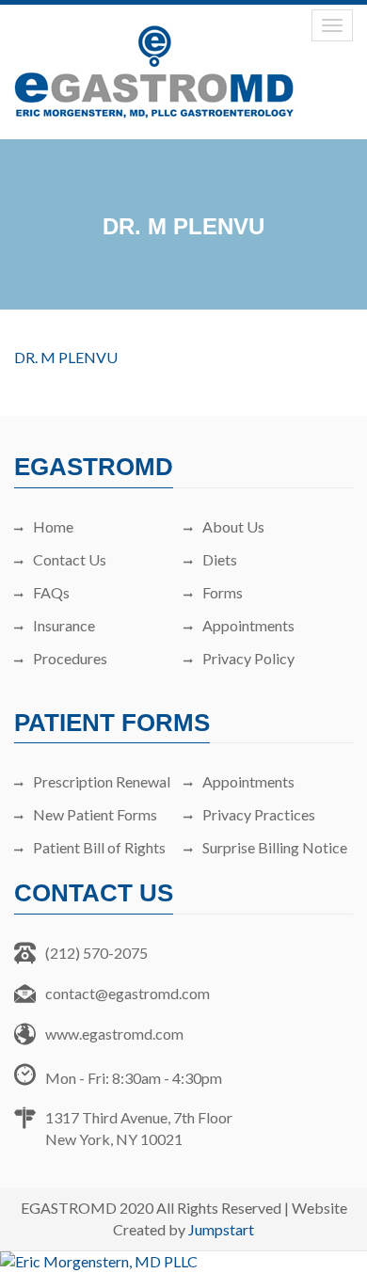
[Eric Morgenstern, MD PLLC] (183, 1262)
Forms (222, 592)
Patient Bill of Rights (99, 847)
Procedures (70, 658)
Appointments (248, 625)
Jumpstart (221, 1229)
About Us (233, 526)
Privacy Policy (248, 658)
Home (53, 526)
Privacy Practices (258, 814)
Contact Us (69, 559)
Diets (219, 559)
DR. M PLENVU (66, 357)
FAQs (51, 592)
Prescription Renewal (101, 781)
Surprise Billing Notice (274, 847)
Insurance (64, 625)
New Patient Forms (95, 814)
